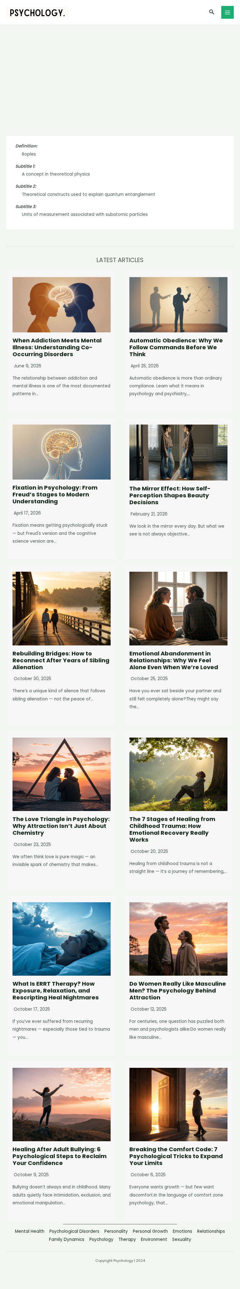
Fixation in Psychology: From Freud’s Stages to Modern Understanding (55, 494)
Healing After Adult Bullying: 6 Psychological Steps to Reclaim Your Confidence (59, 1156)
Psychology (101, 1239)
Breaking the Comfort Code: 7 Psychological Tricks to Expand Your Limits (176, 1156)
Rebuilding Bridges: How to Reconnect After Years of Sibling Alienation (60, 660)
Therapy (127, 1239)
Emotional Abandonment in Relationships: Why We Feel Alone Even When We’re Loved (173, 660)
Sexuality (181, 1239)
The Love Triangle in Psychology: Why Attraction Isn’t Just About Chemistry (61, 826)
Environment (154, 1239)
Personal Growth (150, 1231)
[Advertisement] (120, 72)
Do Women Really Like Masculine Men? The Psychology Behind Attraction (177, 990)
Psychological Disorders (74, 1231)
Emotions (182, 1231)
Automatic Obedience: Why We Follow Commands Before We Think (176, 347)
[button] (212, 12)
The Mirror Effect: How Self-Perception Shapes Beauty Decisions (170, 495)
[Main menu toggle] (227, 12)
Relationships (211, 1231)
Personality (116, 1231)
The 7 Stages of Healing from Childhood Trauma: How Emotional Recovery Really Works (172, 829)
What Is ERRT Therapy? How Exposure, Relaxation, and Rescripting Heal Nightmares (55, 990)
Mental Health (29, 1231)
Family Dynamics (66, 1239)
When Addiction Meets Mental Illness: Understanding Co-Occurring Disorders (57, 347)
